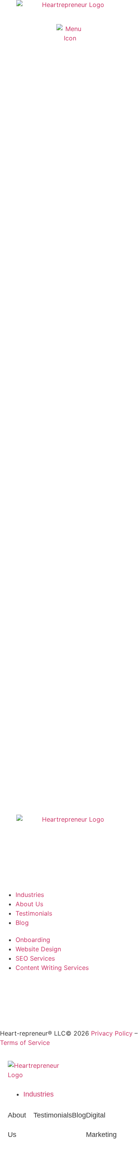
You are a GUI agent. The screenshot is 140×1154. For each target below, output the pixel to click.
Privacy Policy (112, 1033)
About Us (17, 1124)
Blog (79, 1115)
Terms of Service (25, 1042)
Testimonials (52, 1115)
